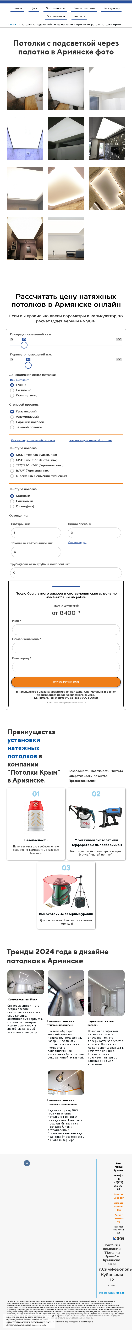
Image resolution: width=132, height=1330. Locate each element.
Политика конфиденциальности (66, 702)
